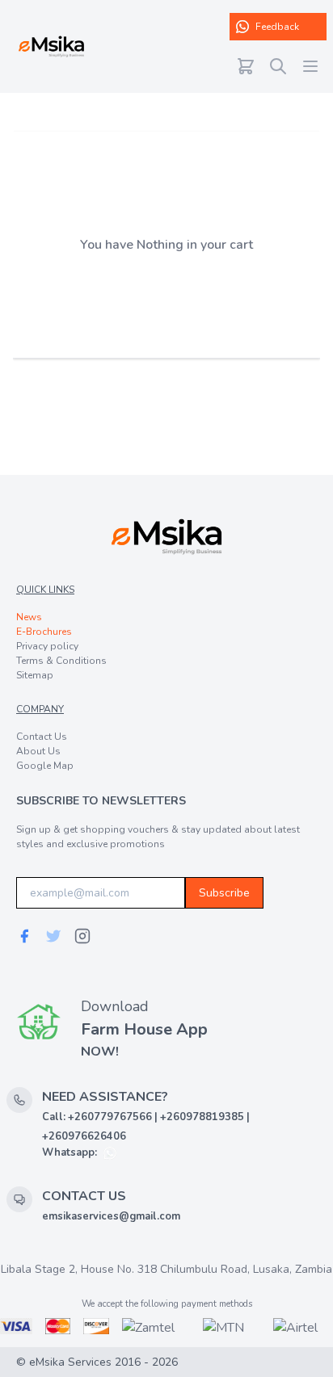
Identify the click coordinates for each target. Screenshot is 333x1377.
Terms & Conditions (61, 660)
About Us (38, 751)
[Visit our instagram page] (82, 936)
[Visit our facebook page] (24, 936)
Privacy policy (47, 646)
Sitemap (34, 675)
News (29, 617)
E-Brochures (44, 631)
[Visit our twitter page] (53, 936)
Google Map (45, 765)
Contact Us (41, 736)
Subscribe (224, 893)
